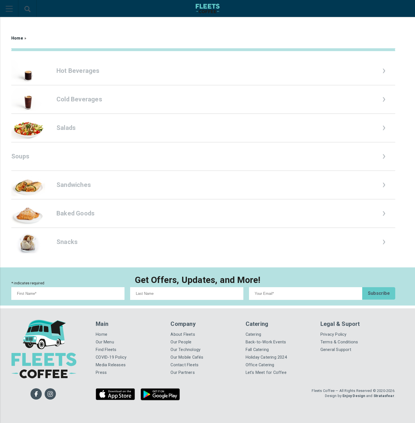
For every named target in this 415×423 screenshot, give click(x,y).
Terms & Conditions (339, 341)
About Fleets (183, 334)
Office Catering (260, 364)
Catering (253, 334)
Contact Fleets (184, 364)
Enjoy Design (353, 396)
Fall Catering (257, 349)
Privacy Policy (333, 334)
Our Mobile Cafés (187, 357)
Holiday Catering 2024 (266, 357)
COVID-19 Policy (111, 357)
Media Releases (111, 364)
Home (17, 38)
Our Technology (185, 349)
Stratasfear (384, 396)
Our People (181, 341)
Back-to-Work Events (266, 341)
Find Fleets (106, 349)
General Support (335, 349)
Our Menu (105, 341)
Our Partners (183, 372)
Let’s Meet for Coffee (266, 372)
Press (101, 372)
